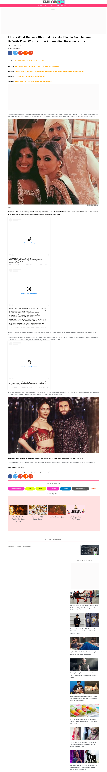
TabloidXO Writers (15, 48)
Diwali (30, 488)
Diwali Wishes (53, 488)
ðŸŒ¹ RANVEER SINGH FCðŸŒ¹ (26, 327)
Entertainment (60, 5)
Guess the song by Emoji (80, 488)
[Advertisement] (53, 21)
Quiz (50, 5)
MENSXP (21, 387)
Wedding (40, 488)
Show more (93, 488)
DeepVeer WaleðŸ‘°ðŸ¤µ (24, 264)
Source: (9, 207)
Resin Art (42, 5)
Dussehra (66, 488)
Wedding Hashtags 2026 (16, 488)
